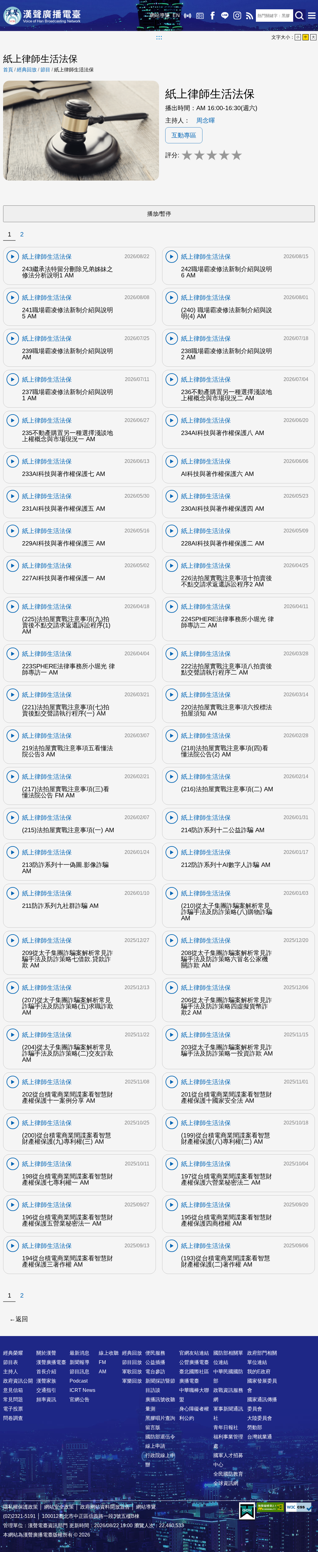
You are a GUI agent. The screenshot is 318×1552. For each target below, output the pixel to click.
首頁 (8, 69)
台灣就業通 (259, 1436)
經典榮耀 (13, 1353)
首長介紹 (46, 1371)
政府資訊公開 (18, 1381)
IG (237, 15)
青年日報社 (225, 1427)
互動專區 (183, 135)
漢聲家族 (46, 1381)
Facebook (212, 15)
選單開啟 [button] (312, 15)
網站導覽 (160, 15)
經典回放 (200, 15)
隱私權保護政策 (20, 1506)
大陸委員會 (259, 1418)
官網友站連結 (194, 1353)
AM (102, 1371)
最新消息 (79, 1353)
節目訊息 (79, 1371)
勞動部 (254, 1427)
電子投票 (13, 1408)
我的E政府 (258, 1371)
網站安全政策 (59, 1506)
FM (102, 1362)
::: (159, 37)
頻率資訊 (46, 1399)
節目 (45, 69)
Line (225, 15)
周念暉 (205, 120)
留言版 (152, 1427)
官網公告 (79, 1399)
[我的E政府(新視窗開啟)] (247, 1511)
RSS (249, 15)
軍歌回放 (132, 1371)
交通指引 (46, 1390)
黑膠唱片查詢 (160, 1418)
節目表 (10, 1362)
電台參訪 (155, 1371)
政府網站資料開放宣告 (105, 1506)
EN (176, 15)
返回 (22, 1319)
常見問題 (13, 1399)
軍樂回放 (132, 1381)
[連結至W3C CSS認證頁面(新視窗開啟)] (299, 1507)
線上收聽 (187, 15)
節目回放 (132, 1362)
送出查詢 (299, 15)
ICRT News (82, 1390)
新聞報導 (79, 1362)
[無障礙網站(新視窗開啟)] (270, 1507)
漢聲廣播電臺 (42, 15)
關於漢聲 (46, 1353)
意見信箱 (13, 1390)
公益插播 (155, 1362)
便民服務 (155, 1353)
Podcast (79, 1381)
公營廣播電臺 (194, 1362)
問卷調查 (13, 1418)
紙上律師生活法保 (74, 69)
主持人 (10, 1371)
